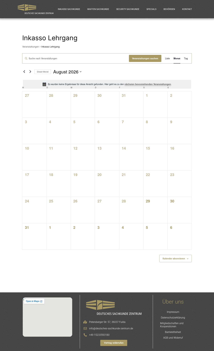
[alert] (107, 84)
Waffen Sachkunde (98, 9)
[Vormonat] (24, 72)
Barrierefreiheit (173, 332)
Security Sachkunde (127, 9)
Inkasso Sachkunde (69, 9)
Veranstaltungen (30, 46)
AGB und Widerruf (173, 337)
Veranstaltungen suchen (145, 58)
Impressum (173, 311)
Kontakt (187, 9)
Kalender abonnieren (174, 258)
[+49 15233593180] (85, 335)
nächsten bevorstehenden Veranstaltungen (148, 84)
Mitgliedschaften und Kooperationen (171, 325)
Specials (151, 9)
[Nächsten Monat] (30, 72)
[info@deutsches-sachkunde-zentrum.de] (85, 328)
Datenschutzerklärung (173, 317)
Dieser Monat (42, 71)
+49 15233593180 (99, 334)
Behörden (169, 9)
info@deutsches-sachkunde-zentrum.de (111, 328)
